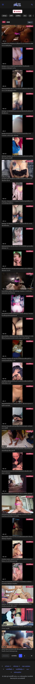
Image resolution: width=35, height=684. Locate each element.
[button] (3, 4)
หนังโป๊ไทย (18, 16)
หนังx (25, 16)
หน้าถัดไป (14, 656)
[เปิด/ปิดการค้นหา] (32, 4)
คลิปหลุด (4, 16)
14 (31, 656)
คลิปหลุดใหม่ (17, 672)
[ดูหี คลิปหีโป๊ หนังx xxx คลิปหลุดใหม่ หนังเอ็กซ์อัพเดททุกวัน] (17, 4)
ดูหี (30, 16)
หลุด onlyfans (26, 666)
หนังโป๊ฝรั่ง (9, 669)
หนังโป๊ (11, 16)
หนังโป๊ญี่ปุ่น (19, 669)
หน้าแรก (7, 666)
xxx (28, 669)
